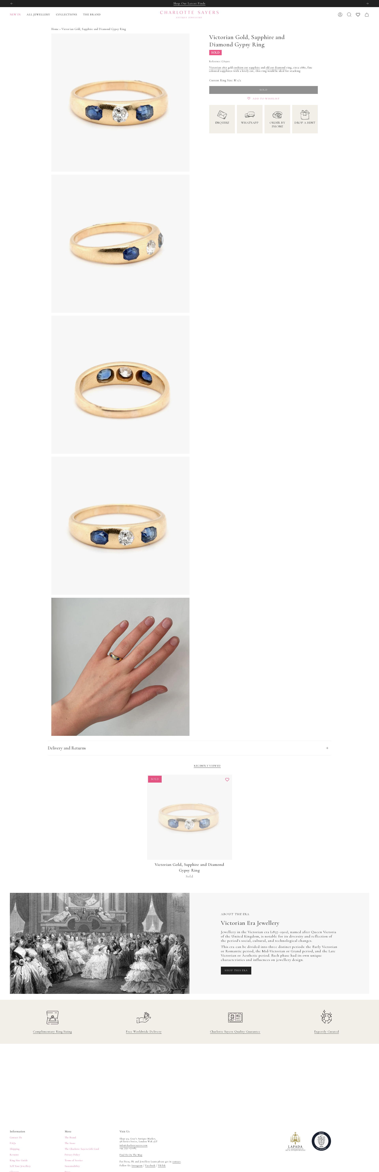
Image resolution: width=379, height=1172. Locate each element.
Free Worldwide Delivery (144, 1031)
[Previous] (11, 3)
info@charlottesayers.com (133, 1145)
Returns (14, 1154)
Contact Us (16, 1137)
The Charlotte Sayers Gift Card (82, 1149)
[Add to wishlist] (227, 780)
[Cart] (366, 14)
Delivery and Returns (67, 748)
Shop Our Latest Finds (189, 3)
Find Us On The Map (131, 1154)
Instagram (137, 1165)
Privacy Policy (72, 1154)
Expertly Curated (326, 1031)
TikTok (162, 1165)
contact (177, 1161)
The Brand (70, 1137)
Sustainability (72, 1166)
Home (55, 29)
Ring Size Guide (19, 1160)
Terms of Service (74, 1160)
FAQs (13, 1143)
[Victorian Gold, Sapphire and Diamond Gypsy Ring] (189, 817)
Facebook (150, 1165)
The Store (70, 1143)
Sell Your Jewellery (20, 1166)
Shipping (15, 1149)
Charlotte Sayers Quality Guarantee (235, 1031)
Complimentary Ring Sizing (52, 1031)
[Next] (367, 3)
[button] (38, 14)
